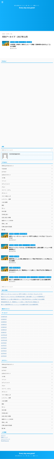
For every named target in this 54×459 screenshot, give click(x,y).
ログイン (3, 435)
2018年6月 (4, 322)
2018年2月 (4, 330)
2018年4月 (4, 327)
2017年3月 (4, 356)
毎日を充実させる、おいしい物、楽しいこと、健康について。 (27, 455)
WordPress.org (5, 441)
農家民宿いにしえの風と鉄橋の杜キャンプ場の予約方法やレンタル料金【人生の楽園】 (23, 299)
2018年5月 (4, 324)
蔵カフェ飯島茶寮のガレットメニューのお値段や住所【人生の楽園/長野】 (30, 279)
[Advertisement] (27, 21)
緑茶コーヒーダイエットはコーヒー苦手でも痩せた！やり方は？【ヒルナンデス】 (22, 294)
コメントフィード (5, 439)
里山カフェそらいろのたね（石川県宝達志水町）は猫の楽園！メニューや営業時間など (23, 296)
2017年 (7, 33)
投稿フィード (4, 437)
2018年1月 (3, 332)
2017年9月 (4, 343)
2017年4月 (4, 353)
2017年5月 (4, 351)
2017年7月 (3, 345)
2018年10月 (4, 316)
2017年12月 (4, 335)
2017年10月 (4, 340)
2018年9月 (4, 319)
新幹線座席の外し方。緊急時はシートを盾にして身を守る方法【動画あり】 (30, 270)
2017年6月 (4, 348)
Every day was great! (27, 8)
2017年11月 (4, 337)
